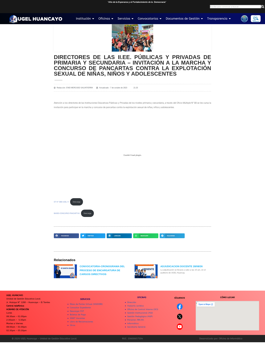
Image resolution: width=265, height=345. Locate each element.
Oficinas (104, 18)
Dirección (131, 302)
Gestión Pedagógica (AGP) (140, 316)
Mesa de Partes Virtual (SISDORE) (86, 304)
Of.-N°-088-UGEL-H (61, 202)
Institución (83, 18)
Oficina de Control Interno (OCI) (142, 309)
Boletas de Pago (78, 314)
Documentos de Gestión (183, 18)
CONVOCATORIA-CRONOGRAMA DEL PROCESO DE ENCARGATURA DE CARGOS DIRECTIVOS (102, 270)
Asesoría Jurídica (135, 306)
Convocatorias (148, 18)
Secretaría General (136, 327)
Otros (72, 325)
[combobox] (235, 6)
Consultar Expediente (80, 307)
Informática (133, 323)
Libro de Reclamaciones (81, 321)
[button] (66, 235)
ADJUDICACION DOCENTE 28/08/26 (181, 266)
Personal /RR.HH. (135, 320)
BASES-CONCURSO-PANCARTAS (67, 213)
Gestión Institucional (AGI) (140, 313)
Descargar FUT (77, 311)
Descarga (76, 202)
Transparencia (217, 18)
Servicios (124, 18)
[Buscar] (263, 6)
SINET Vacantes (77, 318)
